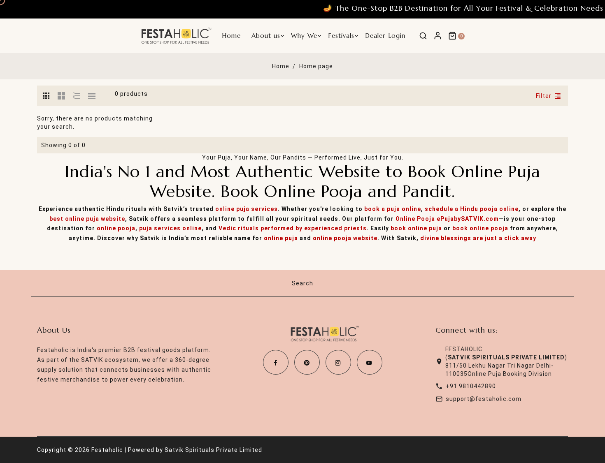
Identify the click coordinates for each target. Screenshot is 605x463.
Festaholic (107, 450)
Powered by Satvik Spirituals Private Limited (195, 450)
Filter (543, 96)
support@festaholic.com (483, 399)
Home (280, 66)
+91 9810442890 (471, 386)
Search (302, 283)
